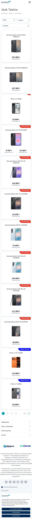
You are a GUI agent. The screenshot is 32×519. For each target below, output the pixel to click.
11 (24, 413)
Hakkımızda (5, 422)
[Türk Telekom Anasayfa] (6, 2)
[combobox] (23, 20)
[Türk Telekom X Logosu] (14, 482)
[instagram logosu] (6, 482)
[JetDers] (25, 446)
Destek (3, 435)
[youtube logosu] (17, 482)
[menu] (30, 2)
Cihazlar (11, 13)
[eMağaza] (8, 446)
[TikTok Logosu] (25, 482)
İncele (16, 32)
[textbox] (23, 20)
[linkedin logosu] (21, 482)
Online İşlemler (6, 431)
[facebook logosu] (10, 482)
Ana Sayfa (3, 13)
